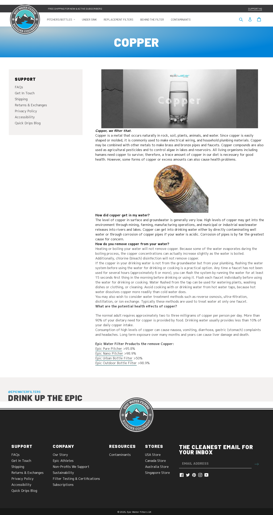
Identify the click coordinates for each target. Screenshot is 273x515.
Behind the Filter (152, 19)
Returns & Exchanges (31, 105)
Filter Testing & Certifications (76, 478)
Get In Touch (25, 93)
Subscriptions (63, 484)
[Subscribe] (257, 463)
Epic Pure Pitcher (108, 348)
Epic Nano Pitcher (109, 353)
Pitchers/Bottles (62, 19)
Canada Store (155, 460)
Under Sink (89, 19)
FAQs (19, 87)
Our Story (60, 454)
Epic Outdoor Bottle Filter (116, 363)
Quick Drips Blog (28, 123)
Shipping (21, 99)
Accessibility (25, 117)
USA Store (153, 454)
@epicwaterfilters (24, 392)
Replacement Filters (118, 19)
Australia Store (157, 466)
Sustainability (63, 472)
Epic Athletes (63, 460)
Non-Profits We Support (71, 466)
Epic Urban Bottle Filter (114, 358)
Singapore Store (157, 472)
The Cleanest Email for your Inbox (216, 449)
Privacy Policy (26, 111)
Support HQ (255, 8)
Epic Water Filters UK (139, 512)
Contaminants (181, 19)
